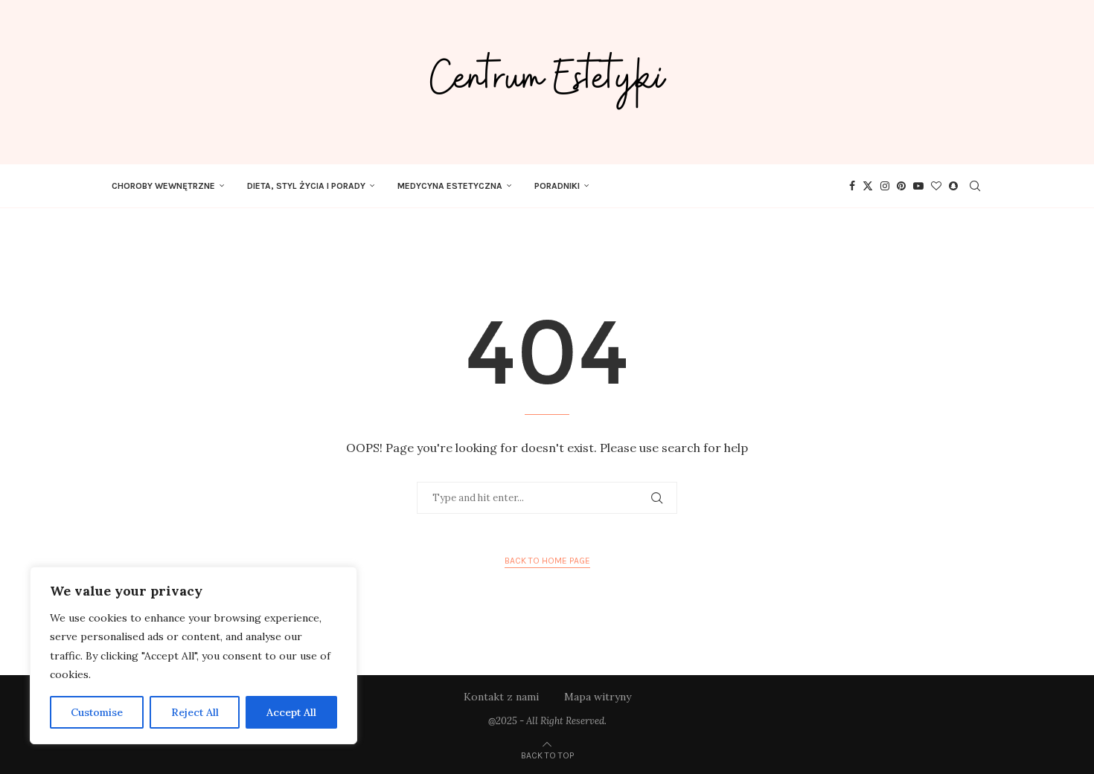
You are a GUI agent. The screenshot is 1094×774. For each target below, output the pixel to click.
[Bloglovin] (936, 185)
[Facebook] (852, 185)
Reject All (195, 712)
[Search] (974, 185)
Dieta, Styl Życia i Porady (306, 186)
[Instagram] (884, 185)
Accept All (291, 712)
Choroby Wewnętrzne (163, 186)
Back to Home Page (547, 560)
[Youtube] (918, 185)
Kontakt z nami (501, 696)
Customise (97, 712)
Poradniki (557, 186)
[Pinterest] (901, 185)
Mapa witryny (597, 696)
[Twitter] (868, 185)
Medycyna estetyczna (449, 186)
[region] (193, 655)
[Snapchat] (953, 185)
